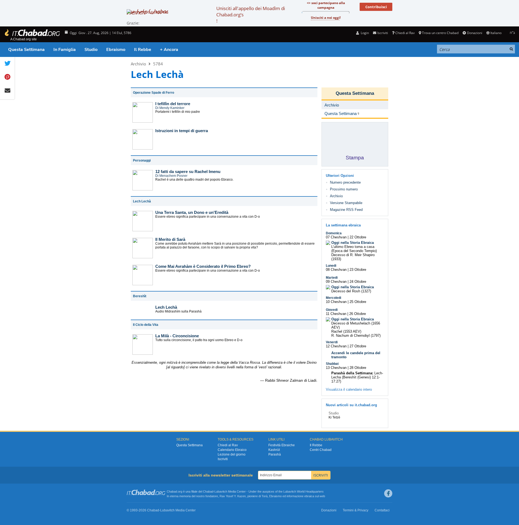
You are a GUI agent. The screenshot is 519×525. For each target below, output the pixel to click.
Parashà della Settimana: (352, 373)
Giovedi (332, 310)
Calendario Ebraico (232, 450)
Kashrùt (274, 450)
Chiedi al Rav (405, 33)
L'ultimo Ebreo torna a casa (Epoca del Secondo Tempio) (354, 249)
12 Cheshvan (336, 346)
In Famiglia (64, 50)
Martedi (332, 278)
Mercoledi (333, 298)
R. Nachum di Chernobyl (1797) (356, 335)
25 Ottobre (358, 302)
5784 (158, 63)
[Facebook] (388, 493)
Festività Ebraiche (281, 445)
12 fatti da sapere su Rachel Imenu (187, 171)
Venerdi (332, 342)
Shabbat (332, 364)
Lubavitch (220, 491)
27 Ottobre (358, 346)
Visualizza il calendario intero (349, 389)
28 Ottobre (358, 368)
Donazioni (474, 33)
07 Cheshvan (336, 237)
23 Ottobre (358, 270)
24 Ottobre (358, 282)
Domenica (334, 233)
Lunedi (331, 266)
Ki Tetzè (334, 417)
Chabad (208, 491)
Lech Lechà (166, 307)
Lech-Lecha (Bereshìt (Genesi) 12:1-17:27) (357, 377)
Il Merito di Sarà (170, 239)
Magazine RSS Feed (346, 210)
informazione (295, 496)
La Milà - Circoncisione (177, 335)
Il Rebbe (142, 50)
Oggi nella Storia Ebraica (352, 243)
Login (364, 33)
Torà (265, 496)
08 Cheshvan (336, 270)
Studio (91, 50)
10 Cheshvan (336, 302)
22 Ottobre (358, 237)
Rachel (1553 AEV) (346, 331)
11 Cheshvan (336, 314)
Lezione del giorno (231, 454)
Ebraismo (115, 50)
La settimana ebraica (343, 225)
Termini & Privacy (355, 510)
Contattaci (382, 510)
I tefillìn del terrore (172, 103)
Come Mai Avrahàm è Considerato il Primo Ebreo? (203, 266)
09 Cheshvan (336, 282)
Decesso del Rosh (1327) (351, 291)
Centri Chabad (321, 450)
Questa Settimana (26, 50)
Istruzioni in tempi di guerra (181, 130)
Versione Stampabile (346, 203)
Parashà (274, 454)
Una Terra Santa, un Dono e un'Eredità (191, 212)
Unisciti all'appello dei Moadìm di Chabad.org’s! (250, 14)
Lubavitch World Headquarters (303, 491)
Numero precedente (345, 182)
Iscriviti (223, 459)
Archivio (138, 63)
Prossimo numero (344, 189)
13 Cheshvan (336, 368)
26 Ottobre (357, 314)
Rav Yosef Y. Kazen (233, 496)
